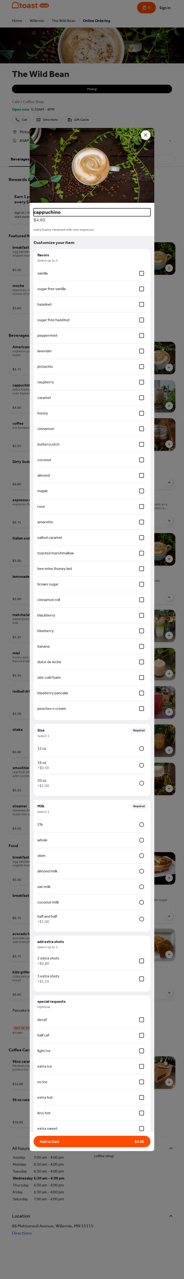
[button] (92, 166)
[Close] (145, 135)
